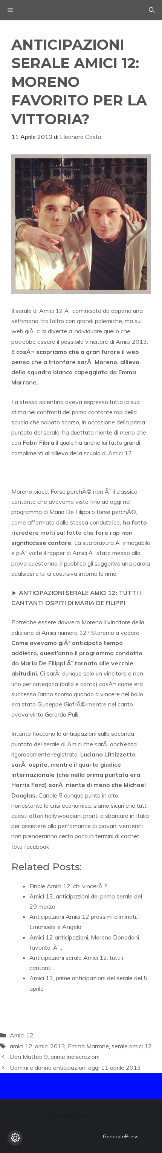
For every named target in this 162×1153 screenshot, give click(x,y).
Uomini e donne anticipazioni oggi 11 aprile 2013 (75, 1067)
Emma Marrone (88, 1046)
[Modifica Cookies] (15, 1137)
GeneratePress (121, 1136)
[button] (151, 10)
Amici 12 (22, 1035)
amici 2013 (50, 1046)
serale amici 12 (132, 1046)
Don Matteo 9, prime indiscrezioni (54, 1056)
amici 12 (21, 1046)
